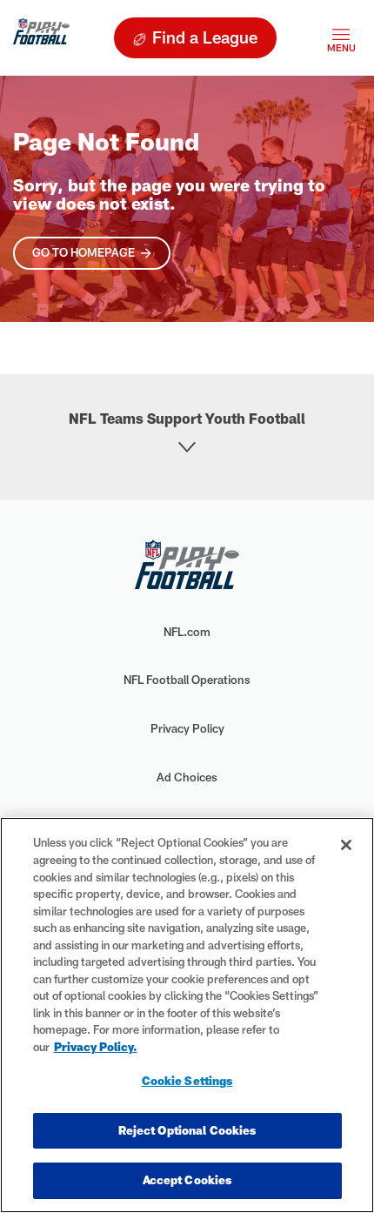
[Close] (346, 845)
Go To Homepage (83, 252)
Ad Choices (187, 777)
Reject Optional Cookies (187, 1130)
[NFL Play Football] (41, 37)
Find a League (204, 37)
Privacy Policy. (95, 1047)
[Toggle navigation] (341, 37)
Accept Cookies (187, 1180)
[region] (187, 1015)
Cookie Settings (187, 1081)
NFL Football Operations (187, 680)
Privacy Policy (187, 728)
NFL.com (187, 632)
